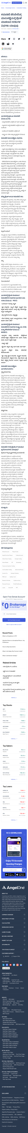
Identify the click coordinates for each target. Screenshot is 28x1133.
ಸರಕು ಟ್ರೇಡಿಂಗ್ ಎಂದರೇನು (10, 666)
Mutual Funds (15, 551)
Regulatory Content (19, 1097)
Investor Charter (21, 1112)
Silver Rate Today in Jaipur (9, 1047)
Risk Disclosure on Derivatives (9, 1119)
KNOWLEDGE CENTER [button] (7, 927)
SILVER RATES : (6, 1040)
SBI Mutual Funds (20, 1063)
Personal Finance (6, 584)
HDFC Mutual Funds (19, 1065)
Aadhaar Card (13, 576)
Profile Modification (17, 584)
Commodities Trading (7, 569)
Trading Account (19, 555)
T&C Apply (8, 1107)
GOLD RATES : (5, 1027)
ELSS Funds (6, 1073)
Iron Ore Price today (19, 1056)
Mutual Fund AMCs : (8, 1061)
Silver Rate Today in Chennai (10, 1045)
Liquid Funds (14, 1073)
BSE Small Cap (6, 1004)
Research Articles (6, 580)
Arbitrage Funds (17, 1075)
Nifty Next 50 (20, 1001)
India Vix (14, 1004)
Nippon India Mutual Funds (9, 1068)
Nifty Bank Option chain (9, 1020)
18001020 (7, 956)
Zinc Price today (20, 1054)
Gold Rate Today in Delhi (9, 1031)
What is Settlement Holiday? (9, 655)
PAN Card (4, 576)
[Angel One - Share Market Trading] (6, 3)
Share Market (5, 562)
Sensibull (5, 988)
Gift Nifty (20, 1004)
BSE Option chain (20, 1024)
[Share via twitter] (19, 39)
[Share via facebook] (24, 39)
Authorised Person (19, 569)
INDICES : (4, 997)
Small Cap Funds (7, 1075)
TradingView (5, 989)
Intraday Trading (18, 558)
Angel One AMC (6, 975)
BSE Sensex (16, 1003)
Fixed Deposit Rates (14, 983)
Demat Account (5, 551)
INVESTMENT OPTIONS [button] (8, 918)
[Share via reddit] (8, 44)
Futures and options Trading (8, 566)
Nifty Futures (6, 1010)
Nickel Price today (7, 1056)
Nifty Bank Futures (16, 1010)
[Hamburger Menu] (26, 3)
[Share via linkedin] (3, 44)
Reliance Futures (19, 1011)
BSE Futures (6, 1013)
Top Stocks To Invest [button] (8, 949)
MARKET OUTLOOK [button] (7, 940)
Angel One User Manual (7, 555)
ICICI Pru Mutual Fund (8, 1066)
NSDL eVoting (14, 1117)
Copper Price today (8, 1052)
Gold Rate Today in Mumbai (9, 1029)
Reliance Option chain (8, 1024)
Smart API (10, 587)
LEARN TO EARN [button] (6, 932)
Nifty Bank (11, 999)
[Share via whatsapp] (14, 39)
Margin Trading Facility (17, 981)
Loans (3, 587)
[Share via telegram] (9, 39)
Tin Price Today (7, 1058)
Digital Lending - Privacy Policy (9, 1109)
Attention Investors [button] (8, 1087)
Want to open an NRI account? (14, 624)
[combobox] (14, 32)
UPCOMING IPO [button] (6, 944)
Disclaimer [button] (5, 1093)
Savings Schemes (15, 573)
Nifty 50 (5, 999)
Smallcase (11, 988)
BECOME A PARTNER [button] (7, 936)
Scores (22, 1100)
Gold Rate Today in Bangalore (10, 1036)
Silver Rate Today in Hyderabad (11, 1041)
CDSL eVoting (5, 1117)
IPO (12, 562)
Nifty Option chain (7, 1018)
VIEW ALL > (14, 697)
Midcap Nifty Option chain (9, 1022)
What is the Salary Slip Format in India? (12, 651)
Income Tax (4, 573)
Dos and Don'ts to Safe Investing (10, 1100)
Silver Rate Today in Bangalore (10, 1043)
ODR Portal (22, 1117)
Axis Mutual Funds (7, 1065)
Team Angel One (6, 32)
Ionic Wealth (14, 975)
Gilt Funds (5, 1077)
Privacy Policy (16, 1107)
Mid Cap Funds (13, 1077)
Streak (17, 988)
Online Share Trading (6, 558)
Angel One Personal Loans (8, 1112)
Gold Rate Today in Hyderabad (10, 1035)
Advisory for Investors (7, 1114)
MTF (17, 587)
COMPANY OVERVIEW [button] (7, 914)
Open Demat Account (16, 2)
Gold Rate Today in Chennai (10, 1033)
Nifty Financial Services (9, 1001)
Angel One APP (6, 980)
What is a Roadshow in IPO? (9, 636)
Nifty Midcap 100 (7, 1003)
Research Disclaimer (7, 1097)
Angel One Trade (15, 980)
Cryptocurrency (17, 580)
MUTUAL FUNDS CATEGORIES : (10, 1071)
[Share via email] (13, 44)
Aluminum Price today (8, 1054)
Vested (22, 988)
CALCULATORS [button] (6, 923)
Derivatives (18, 562)
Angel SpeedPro (6, 981)
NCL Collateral (18, 1114)
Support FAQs (16, 956)
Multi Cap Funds (7, 1079)
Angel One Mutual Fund (8, 1063)
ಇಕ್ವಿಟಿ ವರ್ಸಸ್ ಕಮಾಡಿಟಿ (9, 671)
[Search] (23, 3)
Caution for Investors (7, 1122)
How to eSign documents (9, 646)
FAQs (3, 1107)
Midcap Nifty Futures (8, 1011)
